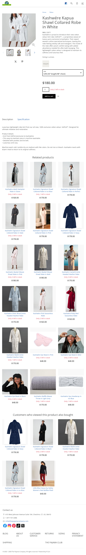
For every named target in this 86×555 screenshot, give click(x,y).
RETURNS (49, 533)
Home (44, 12)
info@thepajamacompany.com (16, 521)
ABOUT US (19, 534)
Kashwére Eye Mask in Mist (71, 355)
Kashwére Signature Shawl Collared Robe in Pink (43, 232)
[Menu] (82, 3)
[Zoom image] (34, 45)
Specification (23, 119)
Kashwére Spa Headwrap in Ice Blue (71, 397)
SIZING (61, 533)
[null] (15, 61)
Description (7, 119)
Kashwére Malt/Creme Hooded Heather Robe (15, 356)
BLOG (5, 533)
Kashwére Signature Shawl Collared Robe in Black (43, 448)
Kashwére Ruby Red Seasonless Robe (70, 314)
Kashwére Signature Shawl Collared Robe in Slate (15, 232)
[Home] (5, 3)
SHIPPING (7, 542)
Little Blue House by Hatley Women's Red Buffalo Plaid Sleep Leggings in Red (43, 490)
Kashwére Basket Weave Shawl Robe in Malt (43, 273)
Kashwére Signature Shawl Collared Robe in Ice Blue (43, 190)
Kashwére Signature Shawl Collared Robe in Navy (71, 232)
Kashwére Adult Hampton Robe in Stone (15, 190)
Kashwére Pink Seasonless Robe (43, 314)
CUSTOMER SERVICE (35, 534)
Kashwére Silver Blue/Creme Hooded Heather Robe (15, 314)
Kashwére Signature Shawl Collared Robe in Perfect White (71, 191)
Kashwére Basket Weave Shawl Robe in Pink (15, 273)
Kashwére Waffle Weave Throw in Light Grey (43, 397)
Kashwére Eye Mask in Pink (43, 355)
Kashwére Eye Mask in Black (15, 396)
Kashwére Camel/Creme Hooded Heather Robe (71, 273)
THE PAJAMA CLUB (53, 542)
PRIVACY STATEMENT (77, 534)
